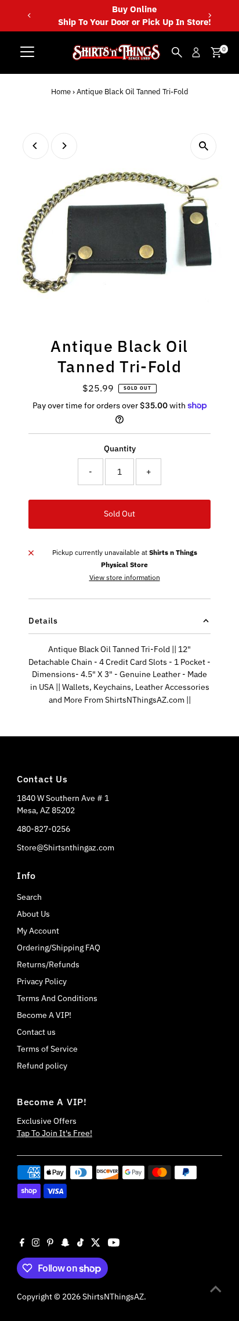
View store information (124, 577)
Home (61, 92)
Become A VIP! (44, 1015)
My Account (38, 930)
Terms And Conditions (57, 998)
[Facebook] (22, 1244)
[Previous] (30, 15)
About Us (33, 914)
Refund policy (42, 1065)
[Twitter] (95, 1244)
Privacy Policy (42, 981)
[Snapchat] (65, 1244)
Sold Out (119, 513)
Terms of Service (47, 1049)
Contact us (36, 1032)
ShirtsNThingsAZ (113, 1296)
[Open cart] (216, 52)
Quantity (120, 448)
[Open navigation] (27, 52)
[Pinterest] (50, 1244)
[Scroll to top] (215, 1289)
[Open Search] (177, 52)
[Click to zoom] (203, 146)
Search (29, 897)
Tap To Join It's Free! (54, 1133)
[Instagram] (36, 1244)
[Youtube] (113, 1244)
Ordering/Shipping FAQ (58, 947)
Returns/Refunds (48, 964)
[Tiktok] (80, 1244)
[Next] (209, 15)
